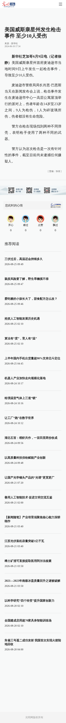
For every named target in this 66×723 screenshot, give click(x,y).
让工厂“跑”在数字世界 (19, 417)
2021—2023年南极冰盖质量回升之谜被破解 (32, 580)
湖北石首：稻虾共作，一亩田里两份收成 (31, 437)
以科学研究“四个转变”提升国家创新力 (29, 600)
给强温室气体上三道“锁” (21, 398)
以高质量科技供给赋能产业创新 (25, 457)
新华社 (14, 43)
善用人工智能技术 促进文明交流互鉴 (28, 497)
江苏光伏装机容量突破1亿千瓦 (24, 541)
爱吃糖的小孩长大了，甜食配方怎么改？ (31, 298)
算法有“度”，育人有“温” (21, 338)
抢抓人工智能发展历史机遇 (22, 318)
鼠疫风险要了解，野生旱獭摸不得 (27, 278)
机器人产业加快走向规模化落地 (25, 378)
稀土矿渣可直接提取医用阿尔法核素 (28, 560)
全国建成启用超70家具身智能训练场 (28, 620)
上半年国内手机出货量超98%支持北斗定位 (32, 358)
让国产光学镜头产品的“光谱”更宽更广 (29, 477)
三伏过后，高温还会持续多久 (24, 259)
